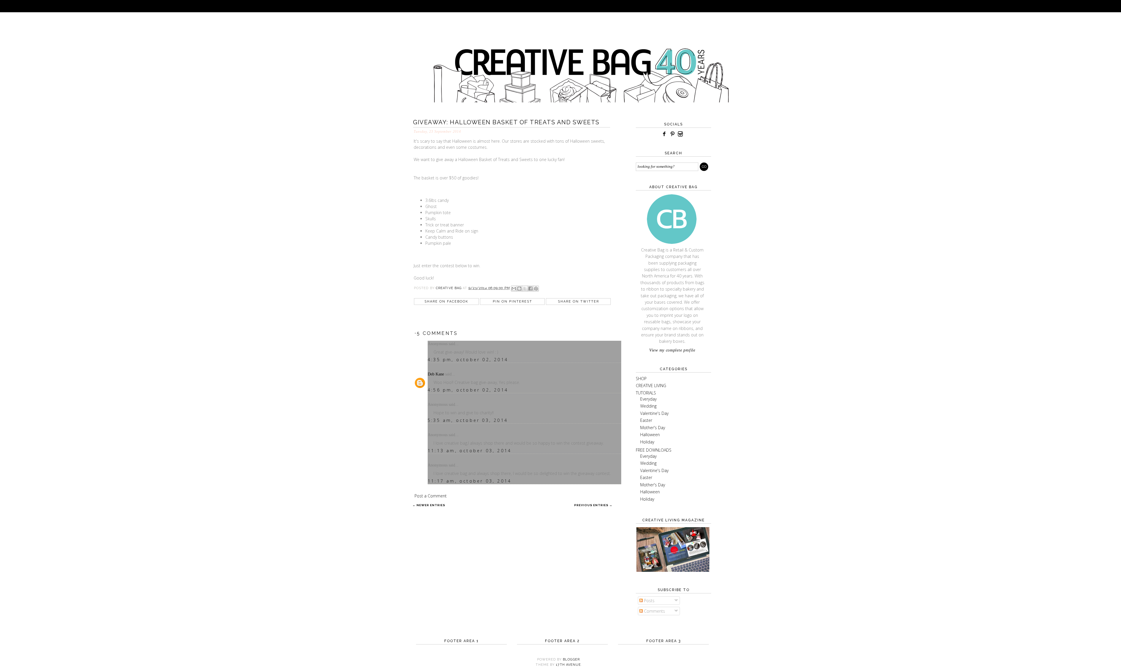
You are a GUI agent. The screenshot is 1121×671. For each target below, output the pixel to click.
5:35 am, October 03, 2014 (468, 420)
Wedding (648, 406)
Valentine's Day (654, 413)
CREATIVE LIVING (651, 385)
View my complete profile (672, 350)
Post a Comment (431, 496)
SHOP (641, 378)
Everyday (648, 399)
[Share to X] (525, 288)
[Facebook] (664, 134)
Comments (654, 611)
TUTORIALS (646, 393)
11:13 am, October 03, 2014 (469, 450)
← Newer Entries (428, 505)
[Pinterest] (672, 134)
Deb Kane (436, 374)
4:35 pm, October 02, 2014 (468, 359)
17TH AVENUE (568, 665)
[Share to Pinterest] (536, 288)
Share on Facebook (446, 301)
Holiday (647, 442)
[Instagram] (680, 134)
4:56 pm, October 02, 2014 (468, 390)
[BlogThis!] (519, 288)
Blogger (571, 659)
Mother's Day (652, 427)
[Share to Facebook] (530, 288)
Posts (649, 600)
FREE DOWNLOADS (653, 450)
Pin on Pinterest (512, 301)
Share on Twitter (578, 301)
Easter (646, 420)
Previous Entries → (593, 505)
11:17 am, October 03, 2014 (469, 481)
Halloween (650, 434)
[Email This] (514, 288)
